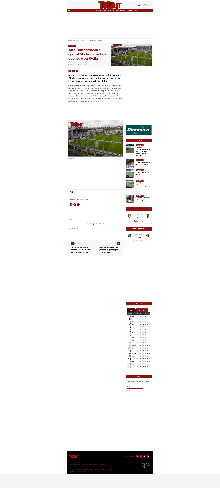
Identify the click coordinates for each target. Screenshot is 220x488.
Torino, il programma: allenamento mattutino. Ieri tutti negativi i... (117, 11)
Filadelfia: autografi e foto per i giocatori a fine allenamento (143, 200)
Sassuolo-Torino (138, 241)
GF (143, 313)
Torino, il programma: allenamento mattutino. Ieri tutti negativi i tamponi (81, 249)
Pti (149, 313)
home (71, 196)
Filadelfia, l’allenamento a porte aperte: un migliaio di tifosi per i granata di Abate (143, 187)
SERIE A (131, 310)
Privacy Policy (103, 464)
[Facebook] (137, 456)
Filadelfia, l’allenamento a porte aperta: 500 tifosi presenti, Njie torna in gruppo (143, 151)
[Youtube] (148, 456)
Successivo (113, 244)
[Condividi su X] (73, 71)
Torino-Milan (138, 221)
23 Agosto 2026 (138, 214)
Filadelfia (77, 40)
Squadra (131, 313)
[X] (144, 456)
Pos (128, 313)
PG (137, 313)
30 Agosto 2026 (138, 234)
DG (147, 313)
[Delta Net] (146, 465)
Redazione (71, 64)
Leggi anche (138, 140)
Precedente (78, 244)
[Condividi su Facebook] (69, 71)
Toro (73, 40)
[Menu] (69, 10)
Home (69, 40)
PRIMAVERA (142, 310)
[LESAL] (139, 130)
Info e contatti (93, 464)
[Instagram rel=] (141, 456)
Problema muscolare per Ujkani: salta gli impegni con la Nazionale (108, 249)
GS (145, 313)
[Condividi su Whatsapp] (77, 71)
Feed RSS (78, 464)
